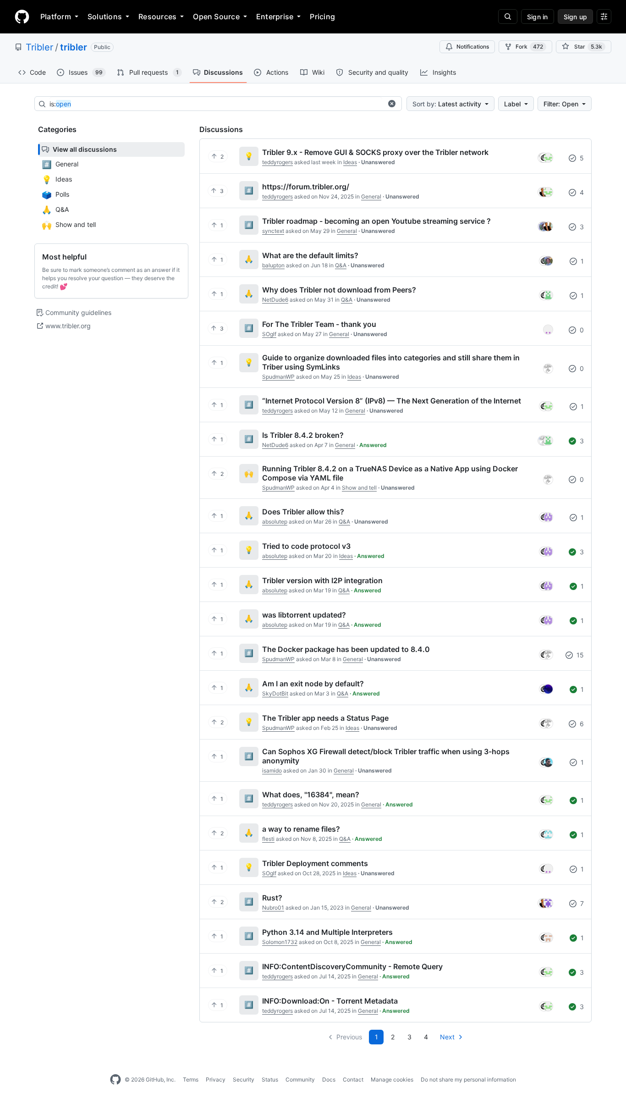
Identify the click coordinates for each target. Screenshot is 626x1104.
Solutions (105, 16)
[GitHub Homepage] (115, 1080)
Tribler (39, 47)
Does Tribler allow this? (303, 511)
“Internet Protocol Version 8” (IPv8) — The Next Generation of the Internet (391, 400)
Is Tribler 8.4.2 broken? (303, 435)
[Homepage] (22, 16)
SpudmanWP (278, 376)
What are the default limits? (310, 255)
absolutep (274, 521)
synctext (273, 230)
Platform (55, 16)
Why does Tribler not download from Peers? (339, 289)
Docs (328, 1079)
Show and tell (359, 487)
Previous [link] (349, 1037)
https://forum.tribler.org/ (305, 186)
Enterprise (274, 16)
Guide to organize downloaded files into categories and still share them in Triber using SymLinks (391, 362)
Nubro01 (273, 907)
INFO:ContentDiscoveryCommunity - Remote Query (352, 966)
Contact (353, 1079)
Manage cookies (392, 1079)
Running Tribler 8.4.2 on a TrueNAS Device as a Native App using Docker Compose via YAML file (390, 473)
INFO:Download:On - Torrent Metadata (330, 1000)
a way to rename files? (301, 829)
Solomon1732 (279, 941)
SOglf (269, 334)
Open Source (216, 16)
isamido (272, 770)
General (371, 196)
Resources (157, 16)
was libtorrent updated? (304, 614)
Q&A (340, 265)
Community (300, 1079)
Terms (190, 1079)
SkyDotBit (275, 693)
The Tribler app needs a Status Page (325, 718)
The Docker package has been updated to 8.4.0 (346, 649)
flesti (268, 838)
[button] (392, 103)
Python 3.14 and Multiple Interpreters (327, 932)
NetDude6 (275, 299)
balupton (273, 265)
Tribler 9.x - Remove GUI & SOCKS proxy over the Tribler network (375, 152)
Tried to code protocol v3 (306, 546)
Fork (529, 46)
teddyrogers (277, 162)
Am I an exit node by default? (313, 683)
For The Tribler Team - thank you (319, 324)
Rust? (272, 897)
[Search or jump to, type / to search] (507, 16)
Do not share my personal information (468, 1079)
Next (447, 1037)
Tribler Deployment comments (315, 863)
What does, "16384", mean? (310, 794)
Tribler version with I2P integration (322, 580)
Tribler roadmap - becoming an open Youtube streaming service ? (376, 221)
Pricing (322, 16)
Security (243, 1079)
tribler (73, 47)
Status (270, 1079)
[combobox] (215, 104)
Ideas (350, 162)
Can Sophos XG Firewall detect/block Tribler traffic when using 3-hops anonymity (386, 756)
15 (579, 655)
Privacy (215, 1079)
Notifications (472, 46)
